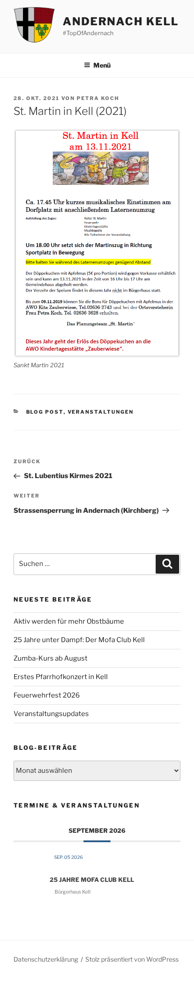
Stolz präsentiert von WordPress (132, 959)
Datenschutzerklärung (46, 959)
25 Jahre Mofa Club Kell (92, 879)
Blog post (45, 412)
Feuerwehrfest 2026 (47, 695)
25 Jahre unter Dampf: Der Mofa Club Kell (79, 640)
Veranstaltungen (101, 412)
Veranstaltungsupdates (51, 714)
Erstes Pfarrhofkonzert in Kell (61, 677)
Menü (102, 65)
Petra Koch (98, 98)
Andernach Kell (121, 21)
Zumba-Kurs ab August (51, 658)
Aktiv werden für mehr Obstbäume (69, 621)
